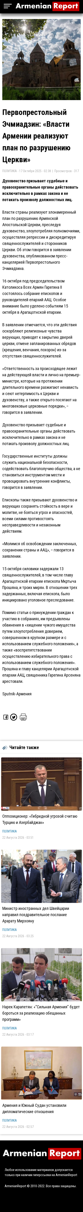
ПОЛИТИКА (9, 831)
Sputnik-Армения (17, 693)
